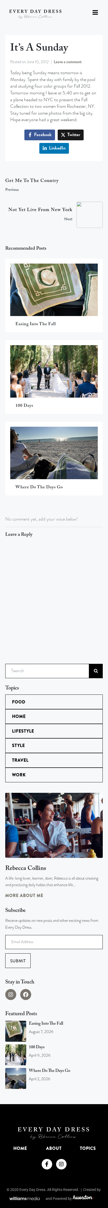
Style (18, 745)
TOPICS (88, 1148)
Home (19, 716)
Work (19, 775)
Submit (18, 961)
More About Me (24, 895)
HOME (20, 1148)
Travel (20, 760)
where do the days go (49, 1071)
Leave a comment (68, 62)
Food (18, 702)
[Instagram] (10, 994)
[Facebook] (25, 994)
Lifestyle (23, 731)
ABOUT (54, 1148)
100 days (37, 1047)
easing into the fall (46, 1024)
